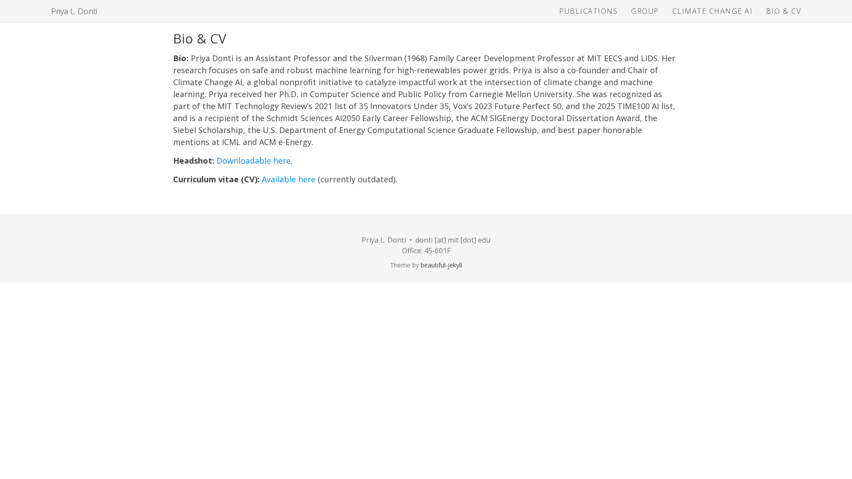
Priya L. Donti (74, 11)
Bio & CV (783, 11)
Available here (289, 179)
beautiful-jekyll (441, 265)
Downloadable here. (254, 160)
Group (645, 11)
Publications (588, 11)
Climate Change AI (712, 11)
